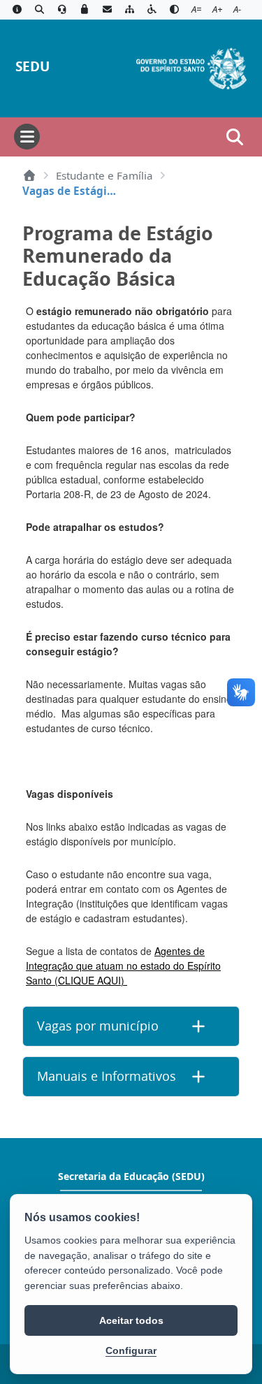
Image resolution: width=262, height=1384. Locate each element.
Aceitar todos (131, 1320)
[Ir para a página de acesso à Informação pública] (16, 10)
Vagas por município (98, 1026)
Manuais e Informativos (106, 1076)
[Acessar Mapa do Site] (129, 10)
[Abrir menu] (27, 137)
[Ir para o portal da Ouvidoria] (62, 10)
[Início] (29, 175)
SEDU (32, 66)
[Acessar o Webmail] (106, 10)
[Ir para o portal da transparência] (39, 10)
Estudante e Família (104, 175)
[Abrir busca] (234, 137)
